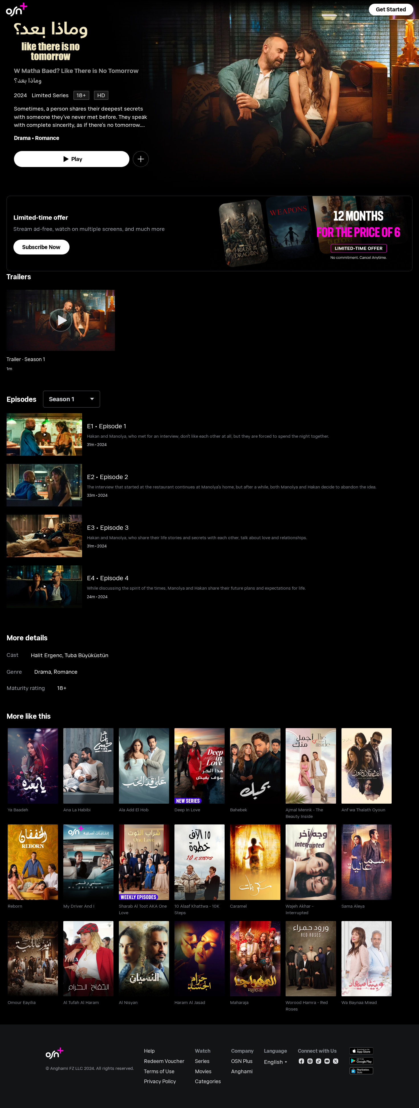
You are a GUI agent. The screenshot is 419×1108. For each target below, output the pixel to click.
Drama (22, 138)
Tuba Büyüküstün (86, 655)
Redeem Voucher (164, 1061)
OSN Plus (242, 1061)
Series (202, 1061)
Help (149, 1050)
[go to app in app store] (361, 1050)
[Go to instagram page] (310, 1062)
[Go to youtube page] (327, 1062)
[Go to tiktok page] (318, 1062)
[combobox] (71, 399)
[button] (391, 9)
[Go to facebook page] (301, 1062)
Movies (203, 1071)
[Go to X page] (335, 1062)
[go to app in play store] (361, 1060)
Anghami (242, 1071)
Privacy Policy (160, 1081)
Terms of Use (159, 1071)
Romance (47, 138)
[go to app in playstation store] (361, 1070)
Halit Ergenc (46, 655)
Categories (208, 1081)
